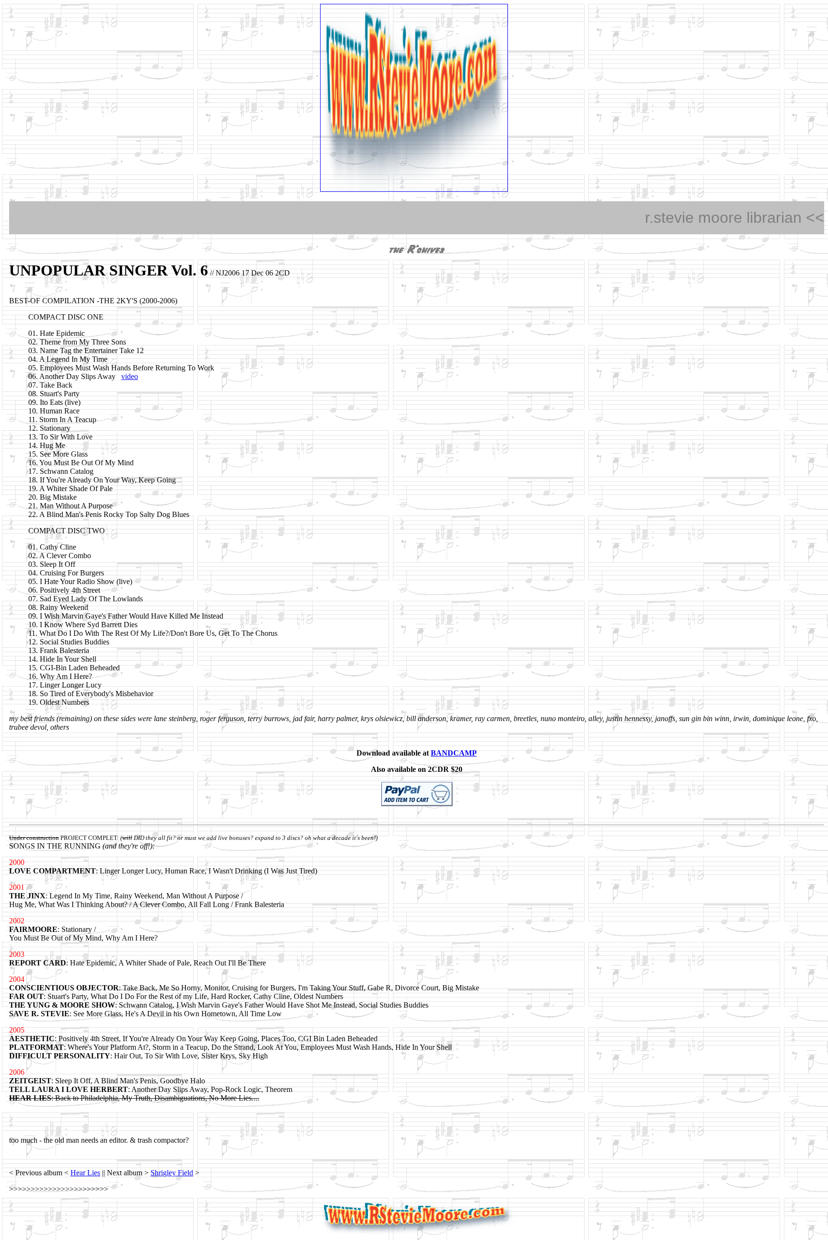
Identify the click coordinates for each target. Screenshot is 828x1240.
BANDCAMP (454, 753)
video (129, 376)
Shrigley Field (171, 1173)
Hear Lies (85, 1173)
